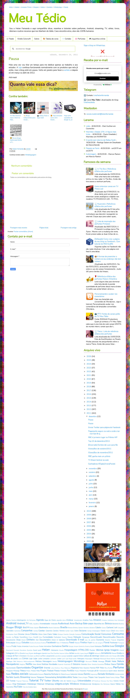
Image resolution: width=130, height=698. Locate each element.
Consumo (118, 634)
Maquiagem (89, 659)
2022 (89, 371)
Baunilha (97, 623)
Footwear (114, 642)
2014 (89, 402)
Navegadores (12, 664)
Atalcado (54, 624)
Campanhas (26, 630)
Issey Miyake (29, 653)
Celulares (83, 630)
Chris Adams (120, 631)
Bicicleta (115, 624)
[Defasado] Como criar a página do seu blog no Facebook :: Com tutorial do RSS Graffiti (107, 241)
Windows (74, 683)
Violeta (116, 681)
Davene (64, 637)
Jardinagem (38, 653)
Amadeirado (78, 620)
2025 (89, 360)
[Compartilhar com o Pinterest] (14, 151)
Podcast (50, 670)
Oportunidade (11, 668)
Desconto (120, 637)
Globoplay (98, 646)
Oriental (47, 668)
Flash (90, 642)
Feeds (66, 7)
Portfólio (70, 670)
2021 (89, 375)
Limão (107, 656)
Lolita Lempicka (43, 658)
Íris (18, 653)
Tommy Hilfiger (115, 677)
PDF (97, 668)
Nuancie (60, 664)
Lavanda (69, 656)
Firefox (83, 642)
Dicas (18, 640)
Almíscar (69, 620)
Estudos (25, 642)
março (91, 498)
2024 (89, 364)
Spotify (17, 677)
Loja (30, 658)
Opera (113, 664)
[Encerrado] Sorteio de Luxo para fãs (103, 445)
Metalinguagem (30, 155)
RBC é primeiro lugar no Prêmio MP (102, 437)
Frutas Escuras (33, 646)
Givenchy (82, 646)
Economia (100, 640)
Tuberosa (25, 681)
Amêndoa (110, 620)
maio (91, 491)
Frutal (13, 646)
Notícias (45, 664)
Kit (123, 653)
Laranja (63, 656)
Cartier (67, 631)
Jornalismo (106, 653)
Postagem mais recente (18, 228)
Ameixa (104, 620)
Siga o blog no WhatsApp (94, 45)
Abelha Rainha (11, 620)
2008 (89, 518)
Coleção (72, 634)
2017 (89, 390)
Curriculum (57, 637)
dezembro (93, 416)
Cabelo (98, 627)
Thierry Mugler (83, 677)
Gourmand (9, 650)
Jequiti (86, 653)
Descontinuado (96, 637)
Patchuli (92, 668)
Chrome (21, 634)
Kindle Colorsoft (24, 39)
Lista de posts (12, 658)
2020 (89, 379)
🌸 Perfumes (80, 39)
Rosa (63, 674)
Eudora (32, 643)
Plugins (43, 670)
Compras (78, 634)
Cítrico (40, 634)
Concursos (106, 634)
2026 (89, 356)
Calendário (10, 631)
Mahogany (80, 658)
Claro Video (52, 634)
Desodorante (10, 640)
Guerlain (29, 650)
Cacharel (109, 627)
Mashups (9, 661)
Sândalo (80, 674)
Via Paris (110, 681)
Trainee (12, 681)
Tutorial (34, 680)
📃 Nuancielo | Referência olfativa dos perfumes (105, 205)
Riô (59, 674)
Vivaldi (121, 681)
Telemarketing (50, 677)
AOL (31, 624)
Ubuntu (55, 680)
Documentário (45, 640)
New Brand (37, 664)
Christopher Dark (11, 634)
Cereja (89, 631)
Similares (110, 674)
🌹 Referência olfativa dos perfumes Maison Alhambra (106, 277)
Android (11, 623)
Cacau (104, 628)
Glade (92, 646)
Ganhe (65, 646)
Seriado (101, 674)
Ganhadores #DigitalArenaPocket (101, 464)
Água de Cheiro (50, 620)
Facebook (51, 642)
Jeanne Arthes (64, 653)
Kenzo (114, 653)
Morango (101, 661)
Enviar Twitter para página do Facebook (104, 427)
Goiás (112, 646)
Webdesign (31, 684)
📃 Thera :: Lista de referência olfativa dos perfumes (106, 332)
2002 (89, 541)
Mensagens (47, 661)
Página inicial (43, 228)
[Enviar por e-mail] (10, 151)
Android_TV (23, 623)
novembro (93, 468)
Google (119, 646)
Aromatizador (45, 623)
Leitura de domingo (91, 656)
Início (11, 7)
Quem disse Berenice (116, 671)
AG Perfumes (31, 620)
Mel (14, 661)
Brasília (63, 627)
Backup (78, 623)
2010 (89, 511)
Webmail (40, 684)
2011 (89, 413)
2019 (89, 383)
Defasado (77, 637)
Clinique (60, 634)
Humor (92, 650)
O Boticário (75, 664)
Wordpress (96, 684)
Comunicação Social (91, 634)
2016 (89, 394)
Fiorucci (77, 643)
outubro (92, 472)
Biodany (121, 624)
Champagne (96, 631)
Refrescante (33, 674)
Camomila (17, 631)
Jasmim (44, 653)
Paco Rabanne (65, 668)
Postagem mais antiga (68, 228)
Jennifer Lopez (79, 653)
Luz (67, 658)
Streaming (25, 677)
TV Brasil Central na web (98, 460)
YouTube (18, 686)
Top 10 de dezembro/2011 (99, 441)
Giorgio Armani (73, 646)
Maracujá (96, 658)
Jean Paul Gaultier (53, 653)
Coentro (66, 634)
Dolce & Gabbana (58, 640)
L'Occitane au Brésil (33, 656)
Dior (37, 640)
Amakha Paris (88, 620)
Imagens (114, 650)
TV (41, 680)
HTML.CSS (83, 650)
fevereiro (92, 502)
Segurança (93, 674)
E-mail (81, 639)
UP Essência (96, 681)
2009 (89, 515)
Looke (59, 658)
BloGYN (26, 627)
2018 (89, 386)
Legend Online (78, 656)
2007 (89, 522)
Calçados (121, 628)
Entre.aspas (10, 642)
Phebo (28, 671)
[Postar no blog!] (12, 151)
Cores (16, 637)
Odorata (84, 664)
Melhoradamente (29, 661)
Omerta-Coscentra (98, 664)
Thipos (91, 677)
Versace (103, 681)
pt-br (96, 670)
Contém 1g (10, 637)
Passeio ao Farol (92, 148)
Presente (82, 671)
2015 (89, 398)
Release (40, 674)
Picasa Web (35, 671)
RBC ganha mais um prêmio (99, 456)
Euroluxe (38, 643)
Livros (25, 658)
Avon (72, 623)
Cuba (40, 637)
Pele (102, 668)
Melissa (38, 661)
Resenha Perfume (51, 674)
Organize (37, 667)
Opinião (120, 664)
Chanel (103, 631)
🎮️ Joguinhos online (97, 39)
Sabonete (73, 674)
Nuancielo (67, 664)
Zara (34, 687)
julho (91, 483)
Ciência (27, 634)
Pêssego (16, 671)
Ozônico (57, 668)
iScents (22, 653)
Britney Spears (78, 628)
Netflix (29, 664)
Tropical (18, 681)
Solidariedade (119, 674)
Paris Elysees (84, 668)
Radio (8, 674)
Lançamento (50, 656)
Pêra (106, 668)
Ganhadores (56, 646)
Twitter (47, 680)
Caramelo (49, 631)
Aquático (36, 624)
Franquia (121, 643)
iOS (16, 653)
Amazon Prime (26, 7)
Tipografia (101, 677)
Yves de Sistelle (28, 687)
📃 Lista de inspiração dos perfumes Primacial (105, 222)
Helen (46, 650)
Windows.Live (85, 684)
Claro (45, 634)
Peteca (23, 670)
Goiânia (105, 646)
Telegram (40, 677)
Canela (35, 631)
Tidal (96, 677)
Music (108, 661)
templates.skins (64, 677)
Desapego (85, 637)
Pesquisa (9, 671)
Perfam (110, 668)
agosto (92, 480)
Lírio (118, 656)
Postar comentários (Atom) (23, 231)
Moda (95, 661)
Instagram (10, 653)
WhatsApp (58, 7)
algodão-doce (61, 620)
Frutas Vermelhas (45, 646)
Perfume (118, 667)
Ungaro (74, 681)
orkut (52, 668)
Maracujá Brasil (105, 659)
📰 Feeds (10, 39)
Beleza (108, 623)
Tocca (108, 677)
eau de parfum (90, 640)
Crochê (35, 637)
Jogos (91, 653)
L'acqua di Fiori (12, 656)
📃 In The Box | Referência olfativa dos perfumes (105, 170)
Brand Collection (54, 628)
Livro (20, 659)
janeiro (92, 506)
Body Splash (34, 628)
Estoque (18, 643)
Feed (71, 642)
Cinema (33, 634)
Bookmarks (43, 627)
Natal (114, 661)
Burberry (86, 628)
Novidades (53, 664)
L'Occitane (22, 656)
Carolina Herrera (59, 631)
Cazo (72, 631)
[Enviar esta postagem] (35, 149)
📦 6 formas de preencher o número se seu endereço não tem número (108, 259)
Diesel (24, 640)
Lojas (35, 658)
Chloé (113, 631)
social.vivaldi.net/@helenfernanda (100, 114)
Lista (122, 656)
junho (91, 487)
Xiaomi (112, 684)
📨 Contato (66, 39)
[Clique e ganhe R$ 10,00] (103, 610)
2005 (89, 530)
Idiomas (99, 650)
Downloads (71, 639)
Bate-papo (88, 623)
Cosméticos (24, 637)
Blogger (10, 627)
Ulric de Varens (65, 681)
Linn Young (112, 656)
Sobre (43, 7)
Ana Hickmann (119, 620)
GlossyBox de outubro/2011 (99, 448)
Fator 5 (58, 643)
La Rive (43, 656)
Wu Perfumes (105, 684)
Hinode (61, 650)
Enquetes (120, 640)
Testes (75, 677)
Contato (49, 7)
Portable (63, 671)
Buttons (92, 628)
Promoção (90, 671)
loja (20, 67)
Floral (106, 642)
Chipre (108, 631)
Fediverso (65, 643)
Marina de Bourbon (117, 659)
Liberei (102, 656)
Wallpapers (21, 684)
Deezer (70, 637)
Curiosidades (48, 637)
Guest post (37, 650)
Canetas (41, 630)
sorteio (67, 70)
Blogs (18, 627)
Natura (120, 661)
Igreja (107, 650)
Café (115, 627)
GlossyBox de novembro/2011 (100, 452)
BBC (103, 624)
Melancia (20, 661)
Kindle (119, 653)
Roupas (67, 674)
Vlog (14, 684)
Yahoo (118, 684)
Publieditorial (103, 671)
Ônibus (107, 664)
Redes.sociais (19, 674)
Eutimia (43, 643)
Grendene (23, 650)
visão (88, 126)
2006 (89, 526)
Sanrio (87, 674)
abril (91, 495)
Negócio (22, 664)
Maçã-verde (72, 659)
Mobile (16, 7)
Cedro (76, 631)
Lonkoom (53, 659)
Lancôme (58, 656)
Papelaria (75, 668)
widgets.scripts (62, 683)
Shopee (36, 7)
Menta (55, 661)
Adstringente (21, 620)
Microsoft (89, 661)
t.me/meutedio (89, 102)
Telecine (33, 677)
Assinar (103, 78)
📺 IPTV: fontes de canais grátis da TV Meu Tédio (107, 315)
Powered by (98, 84)
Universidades (84, 680)
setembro (93, 476)
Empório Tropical (110, 640)
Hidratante (54, 650)
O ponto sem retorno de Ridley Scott (100, 140)
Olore (89, 664)
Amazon (97, 620)
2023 (89, 368)
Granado (16, 650)
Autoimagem (91, 154)
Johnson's (98, 653)
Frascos (8, 646)
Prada (77, 671)
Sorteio (9, 677)
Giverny (87, 646)
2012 (89, 409)
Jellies (71, 653)
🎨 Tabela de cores (50, 39)
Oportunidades (23, 667)
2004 (89, 534)
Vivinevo (9, 684)
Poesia (57, 670)
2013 (89, 405)
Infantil (121, 650)
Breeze (70, 628)
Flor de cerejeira (98, 643)
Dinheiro (31, 639)
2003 (89, 537)
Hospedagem (70, 650)
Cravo (30, 637)
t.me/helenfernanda (101, 95)
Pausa (90, 420)
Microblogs (79, 661)
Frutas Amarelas (23, 646)
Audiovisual (63, 623)
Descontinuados (109, 637)
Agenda (40, 620)
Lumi (63, 659)
